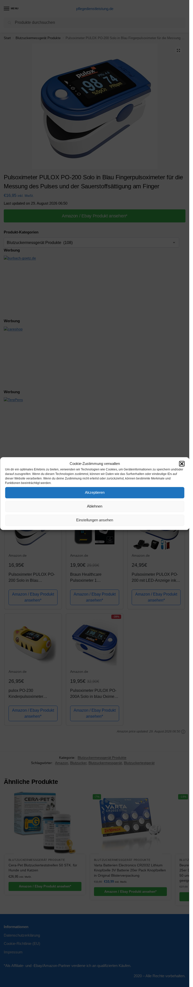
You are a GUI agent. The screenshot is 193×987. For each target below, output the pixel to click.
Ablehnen (94, 506)
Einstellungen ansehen (94, 520)
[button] (181, 463)
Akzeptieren (95, 492)
